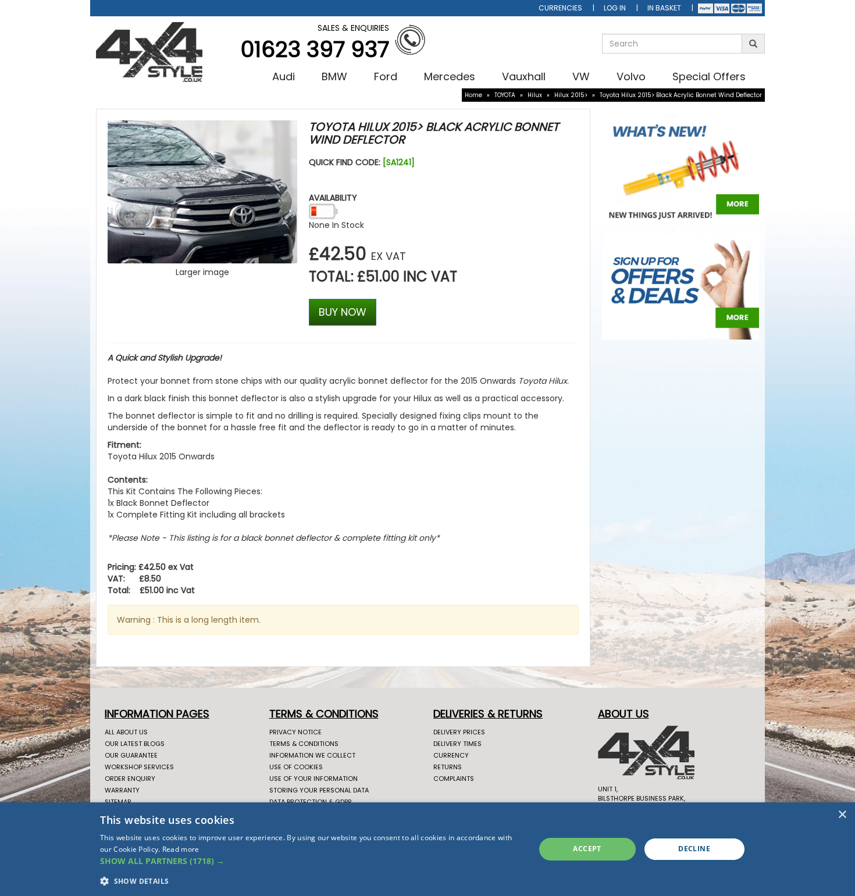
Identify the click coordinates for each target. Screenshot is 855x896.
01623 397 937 (315, 49)
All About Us (126, 732)
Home (473, 95)
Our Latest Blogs (135, 743)
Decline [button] (694, 849)
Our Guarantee (131, 755)
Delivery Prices (459, 732)
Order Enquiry (130, 778)
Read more (181, 849)
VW (581, 76)
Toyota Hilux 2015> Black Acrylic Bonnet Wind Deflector (681, 95)
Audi (283, 76)
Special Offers (709, 76)
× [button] (842, 815)
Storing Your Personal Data (319, 790)
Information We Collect (312, 755)
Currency (451, 755)
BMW (334, 76)
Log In (615, 8)
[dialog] (427, 849)
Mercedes (449, 76)
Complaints (453, 778)
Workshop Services (139, 767)
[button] (311, 861)
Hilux (535, 95)
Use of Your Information (313, 778)
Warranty (122, 790)
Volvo (631, 76)
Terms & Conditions (304, 743)
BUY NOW (342, 312)
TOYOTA (504, 95)
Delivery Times (457, 743)
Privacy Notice (295, 732)
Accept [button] (587, 849)
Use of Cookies (296, 767)
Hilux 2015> (570, 95)
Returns (447, 767)
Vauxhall (524, 76)
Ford (385, 76)
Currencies (560, 8)
